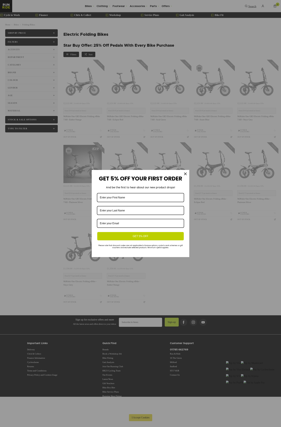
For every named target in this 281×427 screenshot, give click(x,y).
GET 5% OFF (140, 236)
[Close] (185, 174)
